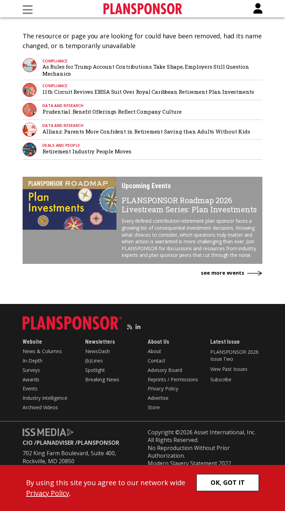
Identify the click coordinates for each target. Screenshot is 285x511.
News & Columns (42, 351)
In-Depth (32, 360)
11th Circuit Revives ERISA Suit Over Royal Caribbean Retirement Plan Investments (148, 91)
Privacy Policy (163, 388)
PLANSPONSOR (98, 443)
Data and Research (62, 105)
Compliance (55, 60)
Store (154, 407)
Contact (156, 360)
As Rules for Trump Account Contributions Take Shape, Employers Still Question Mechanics (145, 70)
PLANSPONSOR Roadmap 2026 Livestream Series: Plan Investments (189, 204)
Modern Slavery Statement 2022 (189, 463)
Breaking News (102, 379)
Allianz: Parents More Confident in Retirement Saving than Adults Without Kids (146, 131)
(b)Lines (94, 360)
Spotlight (95, 370)
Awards (31, 379)
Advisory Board (165, 370)
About (154, 351)
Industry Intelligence (45, 398)
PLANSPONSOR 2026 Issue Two (234, 355)
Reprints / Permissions (173, 379)
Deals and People (61, 145)
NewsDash (97, 351)
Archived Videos (40, 407)
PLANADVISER (55, 443)
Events (30, 388)
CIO (28, 443)
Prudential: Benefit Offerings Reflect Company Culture (111, 111)
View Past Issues (228, 369)
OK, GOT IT (228, 482)
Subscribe (220, 379)
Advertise (158, 398)
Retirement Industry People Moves (86, 151)
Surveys (31, 370)
